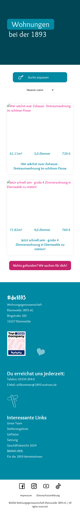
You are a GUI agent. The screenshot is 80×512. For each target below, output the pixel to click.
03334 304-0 (26, 379)
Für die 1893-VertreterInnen (24, 456)
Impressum (26, 495)
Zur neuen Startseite (18, 20)
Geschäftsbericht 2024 (21, 445)
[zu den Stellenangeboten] (16, 355)
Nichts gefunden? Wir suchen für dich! (40, 265)
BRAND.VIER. (15, 451)
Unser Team (14, 423)
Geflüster (13, 434)
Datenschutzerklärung (48, 495)
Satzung (12, 440)
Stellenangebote (17, 429)
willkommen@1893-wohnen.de (36, 385)
